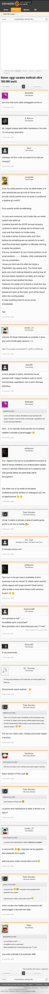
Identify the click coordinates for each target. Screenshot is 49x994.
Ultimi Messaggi (8, 14)
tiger (29, 148)
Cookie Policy (44, 988)
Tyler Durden (29, 512)
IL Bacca (29, 118)
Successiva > (37, 86)
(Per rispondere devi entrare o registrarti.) (35, 969)
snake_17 (29, 328)
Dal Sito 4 (38, 71)
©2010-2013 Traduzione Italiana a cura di (18, 991)
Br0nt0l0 (29, 93)
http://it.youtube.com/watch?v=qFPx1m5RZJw (22, 349)
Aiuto (45, 984)
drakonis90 (29, 609)
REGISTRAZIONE (9, 71)
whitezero (29, 448)
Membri (26, 10)
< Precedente (6, 86)
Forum (15, 10)
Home (6, 10)
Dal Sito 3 (31, 71)
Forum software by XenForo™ (18, 989)
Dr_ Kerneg (29, 668)
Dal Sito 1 (18, 71)
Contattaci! (39, 984)
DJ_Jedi (29, 540)
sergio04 (29, 177)
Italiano (31, 984)
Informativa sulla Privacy (31, 988)
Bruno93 (29, 644)
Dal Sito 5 (6, 73)
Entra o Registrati (25, 2)
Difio (29, 925)
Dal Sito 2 (24, 71)
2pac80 (29, 365)
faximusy (29, 753)
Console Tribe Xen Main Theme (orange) (14, 984)
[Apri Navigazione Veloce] (46, 19)
